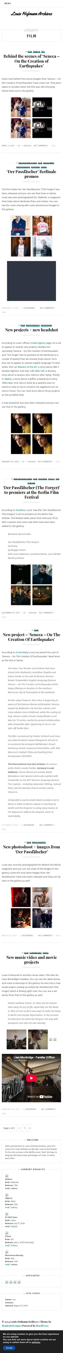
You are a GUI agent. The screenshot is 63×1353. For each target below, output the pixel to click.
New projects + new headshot (31, 329)
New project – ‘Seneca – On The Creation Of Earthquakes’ (31, 637)
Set (43, 52)
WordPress (42, 1325)
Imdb (7, 1207)
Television (46, 325)
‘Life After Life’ (37, 371)
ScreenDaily (22, 652)
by (13, 145)
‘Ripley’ (7, 379)
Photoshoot (23, 167)
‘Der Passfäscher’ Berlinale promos (31, 174)
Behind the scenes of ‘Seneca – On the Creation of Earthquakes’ (31, 60)
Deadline (20, 510)
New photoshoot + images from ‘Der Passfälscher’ (31, 849)
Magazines (48, 163)
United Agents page (40, 343)
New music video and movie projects (31, 960)
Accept (9, 1348)
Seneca (36, 52)
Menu (7, 3)
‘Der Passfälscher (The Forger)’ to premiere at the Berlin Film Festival (31, 492)
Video (44, 167)
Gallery (14, 1207)
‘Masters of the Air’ (27, 367)
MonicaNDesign (11, 1325)
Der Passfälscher (28, 163)
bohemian (27, 145)
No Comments (41, 146)
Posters (35, 167)
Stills (51, 479)
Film (30, 52)
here (43, 193)
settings (36, 1342)
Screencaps (36, 953)
